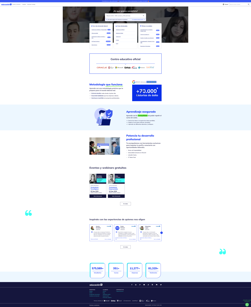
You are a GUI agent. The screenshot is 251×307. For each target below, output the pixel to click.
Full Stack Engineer (96, 41)
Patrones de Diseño (94, 239)
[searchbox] (238, 4)
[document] (101, 233)
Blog (104, 292)
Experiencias (106, 296)
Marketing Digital (119, 33)
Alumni (104, 291)
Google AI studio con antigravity (147, 38)
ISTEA (90, 292)
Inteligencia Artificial (120, 29)
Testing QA (118, 36)
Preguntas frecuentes (94, 294)
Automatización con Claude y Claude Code (146, 30)
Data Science (94, 44)
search (143, 15)
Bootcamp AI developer (145, 46)
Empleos (24, 4)
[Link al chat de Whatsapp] (247, 304)
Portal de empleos (107, 297)
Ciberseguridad (95, 33)
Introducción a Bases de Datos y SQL (98, 37)
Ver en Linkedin (108, 239)
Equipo (91, 291)
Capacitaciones (120, 291)
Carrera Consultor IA (144, 34)
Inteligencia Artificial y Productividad (99, 29)
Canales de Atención (94, 296)
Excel (117, 43)
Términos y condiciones (94, 305)
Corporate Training (31, 4)
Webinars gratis (106, 294)
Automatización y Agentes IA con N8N (147, 42)
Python (117, 40)
